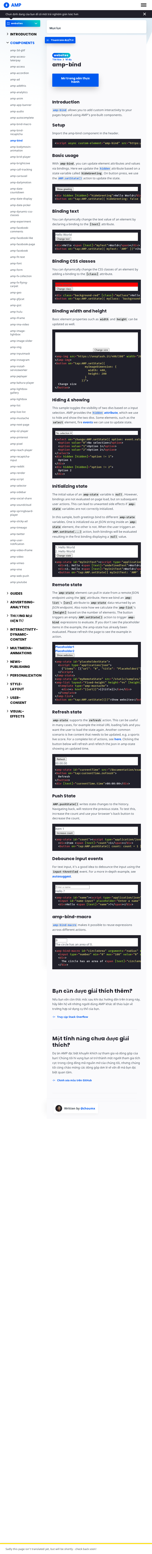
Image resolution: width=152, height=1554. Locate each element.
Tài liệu (56, 59)
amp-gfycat (17, 299)
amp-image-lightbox (17, 332)
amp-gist (15, 305)
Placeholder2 (64, 651)
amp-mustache (19, 418)
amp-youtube (18, 582)
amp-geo (15, 292)
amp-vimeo (17, 563)
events (88, 422)
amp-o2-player (19, 431)
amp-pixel (16, 443)
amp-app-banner (21, 105)
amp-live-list (18, 412)
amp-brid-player (20, 156)
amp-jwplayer (18, 376)
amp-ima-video (19, 324)
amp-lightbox (18, 399)
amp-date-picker (20, 205)
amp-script (17, 479)
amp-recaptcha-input (20, 458)
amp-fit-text (17, 257)
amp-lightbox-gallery (19, 390)
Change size (101, 350)
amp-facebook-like (21, 238)
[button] (143, 5)
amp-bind (16, 140)
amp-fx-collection (21, 276)
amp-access (17, 66)
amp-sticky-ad (19, 521)
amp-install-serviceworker (18, 368)
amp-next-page (19, 424)
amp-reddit (17, 466)
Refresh (61, 759)
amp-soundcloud (20, 505)
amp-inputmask (20, 353)
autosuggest (61, 876)
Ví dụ (68, 59)
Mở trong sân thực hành (75, 80)
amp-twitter (17, 534)
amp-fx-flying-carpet (19, 284)
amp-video (16, 556)
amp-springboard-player (21, 512)
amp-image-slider (21, 341)
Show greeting (64, 189)
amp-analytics (19, 92)
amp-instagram (19, 360)
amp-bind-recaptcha (16, 132)
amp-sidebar (18, 492)
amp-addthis (18, 85)
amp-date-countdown (17, 190)
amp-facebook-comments (19, 229)
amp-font (16, 263)
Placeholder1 (64, 647)
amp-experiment (20, 221)
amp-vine (16, 569)
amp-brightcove (20, 163)
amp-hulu (16, 311)
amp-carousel (18, 176)
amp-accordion (19, 73)
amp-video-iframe (21, 550)
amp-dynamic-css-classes (21, 213)
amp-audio (17, 111)
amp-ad (15, 79)
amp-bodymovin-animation (20, 148)
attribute (105, 413)
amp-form (16, 270)
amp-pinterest (19, 437)
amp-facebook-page (22, 244)
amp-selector (18, 485)
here (117, 739)
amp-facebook (19, 250)
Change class (64, 289)
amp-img (16, 347)
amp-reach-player (21, 450)
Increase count (65, 833)
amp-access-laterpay (18, 58)
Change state (64, 555)
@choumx (87, 1108)
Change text (63, 239)
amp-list (15, 405)
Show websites (65, 655)
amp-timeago (18, 527)
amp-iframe (17, 318)
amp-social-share (21, 498)
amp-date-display (21, 198)
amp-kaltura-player (22, 382)
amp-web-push (19, 576)
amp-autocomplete (22, 117)
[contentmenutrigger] (96, 26)
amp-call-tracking (21, 169)
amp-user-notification (17, 542)
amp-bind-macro (20, 124)
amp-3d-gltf (17, 50)
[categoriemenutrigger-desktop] (60, 40)
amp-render (17, 473)
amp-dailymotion (20, 182)
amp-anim (16, 98)
